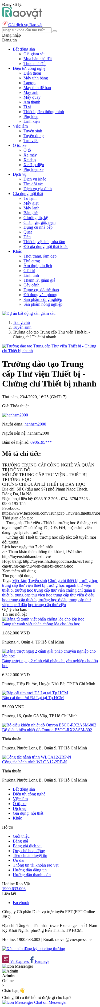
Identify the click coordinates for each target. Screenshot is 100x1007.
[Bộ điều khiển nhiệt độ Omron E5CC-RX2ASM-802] (49, 725)
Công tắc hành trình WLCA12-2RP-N (34, 762)
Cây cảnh (31, 285)
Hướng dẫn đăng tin (30, 870)
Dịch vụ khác (34, 179)
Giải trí (29, 270)
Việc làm (19, 580)
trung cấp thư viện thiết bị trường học (33, 585)
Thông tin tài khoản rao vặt (35, 865)
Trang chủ (21, 322)
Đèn (27, 237)
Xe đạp (29, 160)
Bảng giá (20, 841)
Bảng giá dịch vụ (27, 846)
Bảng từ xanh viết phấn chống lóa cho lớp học (41, 624)
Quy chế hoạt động (29, 850)
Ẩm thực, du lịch (37, 265)
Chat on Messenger (50, 1002)
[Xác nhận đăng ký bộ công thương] (33, 948)
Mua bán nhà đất (37, 58)
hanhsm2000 (35, 424)
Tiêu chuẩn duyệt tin (30, 855)
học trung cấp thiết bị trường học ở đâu (34, 600)
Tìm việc (30, 140)
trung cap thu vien (30, 595)
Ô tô (27, 150)
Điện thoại (32, 73)
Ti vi (27, 107)
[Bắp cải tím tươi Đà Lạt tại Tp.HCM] (35, 693)
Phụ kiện (30, 116)
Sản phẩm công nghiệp (42, 299)
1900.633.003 (14, 888)
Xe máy (30, 155)
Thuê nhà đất (34, 63)
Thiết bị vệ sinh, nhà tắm (44, 241)
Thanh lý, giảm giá (39, 280)
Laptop (29, 83)
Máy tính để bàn (37, 87)
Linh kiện (31, 121)
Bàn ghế (30, 212)
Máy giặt (30, 203)
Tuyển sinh (32, 131)
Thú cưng (31, 261)
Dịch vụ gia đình (37, 188)
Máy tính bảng (35, 78)
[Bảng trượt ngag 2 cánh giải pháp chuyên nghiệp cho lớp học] (50, 656)
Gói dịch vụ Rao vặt (25, 24)
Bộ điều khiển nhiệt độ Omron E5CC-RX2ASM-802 (47, 730)
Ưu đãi (18, 860)
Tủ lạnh (30, 198)
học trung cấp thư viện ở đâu (70, 595)
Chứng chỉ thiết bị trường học (73, 580)
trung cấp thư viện (49, 590)
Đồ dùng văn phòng (40, 294)
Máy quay (32, 97)
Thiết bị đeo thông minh (43, 111)
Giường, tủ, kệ (35, 217)
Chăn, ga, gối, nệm (39, 222)
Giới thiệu (21, 836)
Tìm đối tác (33, 184)
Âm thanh (31, 102)
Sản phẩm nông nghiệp (42, 304)
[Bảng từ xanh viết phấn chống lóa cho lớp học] (43, 619)
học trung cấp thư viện (47, 604)
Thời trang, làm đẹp (40, 256)
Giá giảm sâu (34, 54)
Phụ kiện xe (33, 169)
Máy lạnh (31, 208)
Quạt (27, 232)
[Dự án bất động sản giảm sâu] (28, 313)
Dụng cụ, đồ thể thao (41, 290)
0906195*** (41, 442)
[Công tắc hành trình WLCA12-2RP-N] (36, 757)
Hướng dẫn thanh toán (32, 874)
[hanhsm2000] (15, 415)
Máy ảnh (30, 92)
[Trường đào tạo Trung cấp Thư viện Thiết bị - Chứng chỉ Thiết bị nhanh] (50, 351)
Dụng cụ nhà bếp (38, 227)
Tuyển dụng (33, 135)
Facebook (21, 902)
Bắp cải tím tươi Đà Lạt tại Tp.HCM (33, 697)
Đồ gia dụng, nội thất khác (45, 246)
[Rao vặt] (22, 17)
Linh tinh (31, 275)
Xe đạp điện (33, 164)
